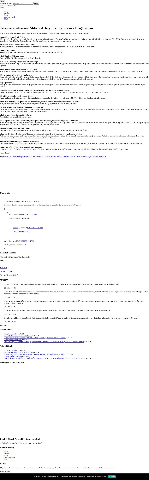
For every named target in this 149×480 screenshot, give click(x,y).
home (2, 7)
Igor (10, 214)
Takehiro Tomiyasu (99, 157)
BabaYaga (16, 228)
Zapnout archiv (5, 471)
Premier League (86, 157)
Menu (2, 1)
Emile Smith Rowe (63, 157)
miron (6, 241)
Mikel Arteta (75, 157)
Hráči (6, 19)
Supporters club (9, 17)
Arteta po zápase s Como (13, 340)
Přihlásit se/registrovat (7, 5)
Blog (6, 15)
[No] (146, 477)
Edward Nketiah (50, 157)
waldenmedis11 (9, 201)
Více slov (3, 325)
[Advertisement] (65, 174)
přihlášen (11, 257)
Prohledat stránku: (6, 3)
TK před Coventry (10, 334)
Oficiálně (14, 275)
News (6, 11)
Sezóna (6, 13)
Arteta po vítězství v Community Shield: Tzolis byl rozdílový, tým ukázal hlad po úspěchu (35, 338)
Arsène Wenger (18, 157)
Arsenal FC (8, 157)
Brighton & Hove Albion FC (34, 157)
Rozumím (112, 476)
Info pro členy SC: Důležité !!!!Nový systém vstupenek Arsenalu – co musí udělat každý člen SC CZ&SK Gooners (44, 342)
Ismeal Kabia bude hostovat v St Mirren (18, 336)
